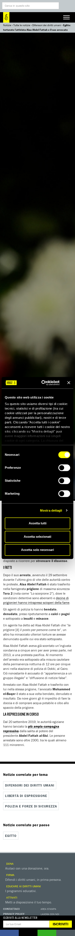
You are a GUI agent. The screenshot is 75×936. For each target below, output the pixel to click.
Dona (9, 864)
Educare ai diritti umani (23, 886)
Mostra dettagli (51, 510)
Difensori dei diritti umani (46, 25)
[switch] (64, 467)
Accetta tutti (37, 523)
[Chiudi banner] (68, 382)
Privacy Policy (13, 914)
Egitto (10, 836)
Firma (9, 875)
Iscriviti (60, 924)
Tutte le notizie (21, 25)
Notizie (7, 25)
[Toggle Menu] (66, 17)
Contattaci (11, 909)
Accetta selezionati (37, 536)
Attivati (11, 897)
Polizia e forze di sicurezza (31, 806)
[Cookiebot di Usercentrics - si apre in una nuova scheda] (44, 383)
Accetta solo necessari (37, 550)
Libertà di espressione (26, 796)
